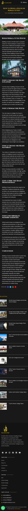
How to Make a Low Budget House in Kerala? (18, 381)
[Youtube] (19, 452)
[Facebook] (2, 452)
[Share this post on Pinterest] (15, 287)
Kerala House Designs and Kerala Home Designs (17, 301)
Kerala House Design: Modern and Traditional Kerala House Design (18, 312)
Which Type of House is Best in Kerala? (17, 369)
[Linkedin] (16, 452)
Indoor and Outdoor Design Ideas (17, 392)
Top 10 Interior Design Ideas (16, 403)
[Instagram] (9, 452)
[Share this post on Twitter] (10, 287)
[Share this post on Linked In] (13, 287)
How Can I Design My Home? (16, 357)
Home (6, 13)
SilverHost (18, 508)
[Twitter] (6, 452)
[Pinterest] (13, 452)
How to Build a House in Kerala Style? (17, 346)
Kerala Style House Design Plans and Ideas (17, 324)
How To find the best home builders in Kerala (18, 335)
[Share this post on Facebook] (8, 287)
